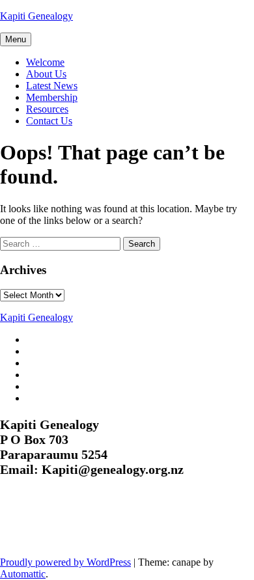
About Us (46, 73)
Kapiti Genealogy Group (86, 524)
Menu (15, 39)
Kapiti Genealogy (36, 15)
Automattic (23, 573)
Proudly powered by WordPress (65, 562)
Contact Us (49, 120)
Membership (52, 97)
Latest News (52, 85)
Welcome (45, 62)
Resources (47, 109)
